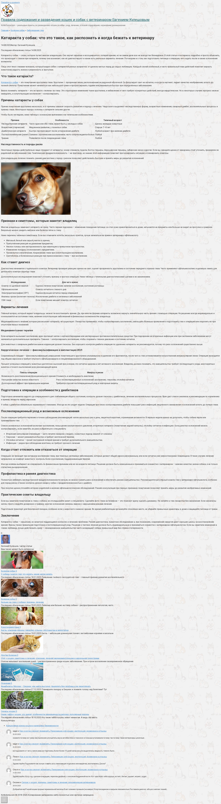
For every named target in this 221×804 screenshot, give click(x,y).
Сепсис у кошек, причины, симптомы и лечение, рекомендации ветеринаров (59, 782)
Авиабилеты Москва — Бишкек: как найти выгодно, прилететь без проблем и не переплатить (46, 686)
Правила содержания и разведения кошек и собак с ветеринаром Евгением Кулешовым (75, 20)
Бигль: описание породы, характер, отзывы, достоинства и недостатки (34, 630)
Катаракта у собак (9, 82)
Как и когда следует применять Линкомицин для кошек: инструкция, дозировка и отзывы (63, 731)
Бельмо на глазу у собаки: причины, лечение (22, 602)
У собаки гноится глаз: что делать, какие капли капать (26, 574)
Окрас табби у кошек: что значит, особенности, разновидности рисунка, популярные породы (45, 714)
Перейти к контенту (10, 2)
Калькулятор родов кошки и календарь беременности (32, 725)
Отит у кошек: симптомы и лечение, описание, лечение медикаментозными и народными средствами (50, 658)
